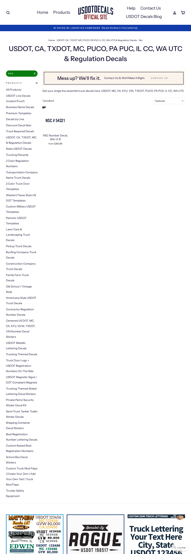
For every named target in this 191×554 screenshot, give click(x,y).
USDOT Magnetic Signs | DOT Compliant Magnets (21, 380)
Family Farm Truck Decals (17, 277)
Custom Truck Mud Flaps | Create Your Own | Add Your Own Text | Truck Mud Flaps (21, 476)
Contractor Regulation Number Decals (20, 312)
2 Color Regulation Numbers (17, 163)
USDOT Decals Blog (144, 16)
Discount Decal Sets (18, 125)
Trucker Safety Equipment (15, 493)
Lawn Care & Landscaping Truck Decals (18, 235)
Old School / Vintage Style (19, 289)
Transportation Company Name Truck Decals (22, 175)
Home (42, 12)
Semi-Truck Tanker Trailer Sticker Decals (22, 414)
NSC (11, 73)
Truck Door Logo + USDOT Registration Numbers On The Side (19, 366)
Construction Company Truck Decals (21, 266)
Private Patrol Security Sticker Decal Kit (20, 402)
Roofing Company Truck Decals (21, 255)
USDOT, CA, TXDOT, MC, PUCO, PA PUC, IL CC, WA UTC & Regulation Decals (97, 40)
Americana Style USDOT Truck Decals (21, 300)
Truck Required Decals (20, 131)
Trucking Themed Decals (21, 354)
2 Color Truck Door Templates (18, 186)
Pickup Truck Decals (18, 246)
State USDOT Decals (19, 148)
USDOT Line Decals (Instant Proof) (18, 98)
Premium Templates (18, 113)
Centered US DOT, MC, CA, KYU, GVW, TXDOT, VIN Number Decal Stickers (20, 328)
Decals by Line (15, 119)
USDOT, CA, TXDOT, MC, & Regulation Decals (21, 140)
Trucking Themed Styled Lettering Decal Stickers (21, 391)
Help (131, 8)
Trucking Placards (17, 155)
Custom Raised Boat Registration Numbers (19, 448)
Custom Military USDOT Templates (21, 209)
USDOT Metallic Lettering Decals (16, 345)
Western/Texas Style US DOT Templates (21, 198)
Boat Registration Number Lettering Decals (21, 437)
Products (61, 12)
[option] (95, 28)
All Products (13, 89)
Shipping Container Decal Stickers (18, 425)
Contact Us (150, 8)
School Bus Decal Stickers (17, 459)
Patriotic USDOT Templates (16, 220)
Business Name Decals (20, 107)
